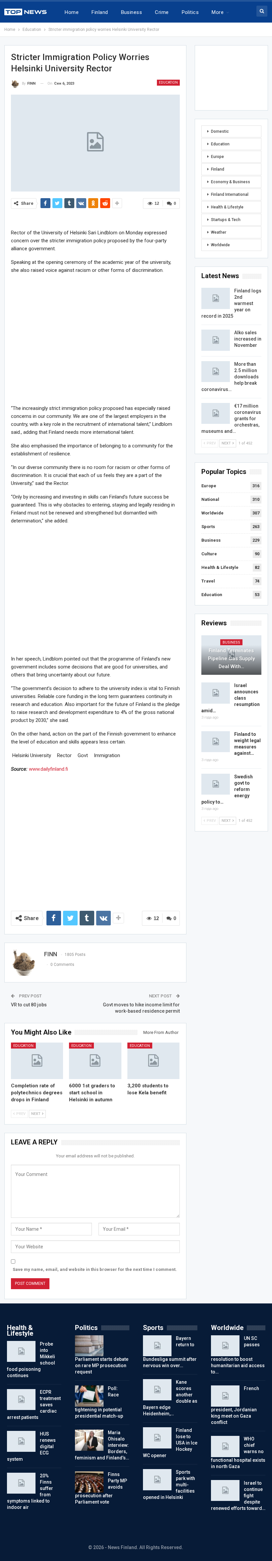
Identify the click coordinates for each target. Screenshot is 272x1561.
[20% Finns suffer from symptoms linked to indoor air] (21, 1483)
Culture (209, 553)
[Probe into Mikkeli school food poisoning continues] (21, 1351)
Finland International (229, 194)
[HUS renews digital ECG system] (21, 1441)
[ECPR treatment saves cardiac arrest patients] (21, 1399)
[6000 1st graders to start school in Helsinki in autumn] (95, 1061)
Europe (217, 156)
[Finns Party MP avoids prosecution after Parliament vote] (89, 1482)
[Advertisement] (95, 339)
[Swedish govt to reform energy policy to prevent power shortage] (215, 784)
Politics (190, 12)
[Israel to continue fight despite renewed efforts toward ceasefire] (225, 1490)
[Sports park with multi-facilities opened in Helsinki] (157, 1479)
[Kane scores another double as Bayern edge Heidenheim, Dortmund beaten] (157, 1389)
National (210, 499)
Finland (100, 12)
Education (168, 82)
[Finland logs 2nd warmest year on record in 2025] (215, 298)
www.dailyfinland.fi (48, 769)
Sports (208, 526)
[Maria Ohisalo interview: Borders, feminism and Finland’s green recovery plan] (89, 1440)
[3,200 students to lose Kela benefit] (153, 1061)
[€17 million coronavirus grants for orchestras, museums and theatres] (215, 413)
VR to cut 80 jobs (29, 1004)
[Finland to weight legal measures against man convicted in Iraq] (215, 741)
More (218, 12)
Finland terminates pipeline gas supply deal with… (231, 658)
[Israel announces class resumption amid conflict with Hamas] (215, 693)
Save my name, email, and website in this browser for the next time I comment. (95, 1269)
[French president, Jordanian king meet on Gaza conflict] (225, 1396)
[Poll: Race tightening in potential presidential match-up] (89, 1396)
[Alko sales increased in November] (215, 340)
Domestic (220, 131)
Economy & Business (230, 182)
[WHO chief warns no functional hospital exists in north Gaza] (225, 1446)
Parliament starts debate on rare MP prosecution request (101, 1365)
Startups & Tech (225, 219)
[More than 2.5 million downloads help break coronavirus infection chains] (215, 371)
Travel (208, 581)
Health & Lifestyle (227, 207)
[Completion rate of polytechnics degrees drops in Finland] (37, 1061)
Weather (218, 232)
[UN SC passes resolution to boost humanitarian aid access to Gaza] (225, 1346)
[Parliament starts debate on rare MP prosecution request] (89, 1346)
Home (72, 12)
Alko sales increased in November (247, 339)
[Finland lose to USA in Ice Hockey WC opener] (157, 1437)
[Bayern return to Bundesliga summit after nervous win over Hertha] (157, 1346)
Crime (162, 12)
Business (131, 12)
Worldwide (220, 245)
